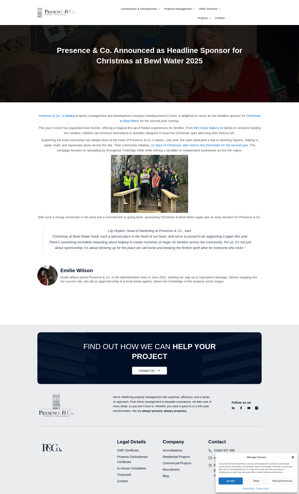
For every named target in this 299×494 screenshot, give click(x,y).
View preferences (282, 480)
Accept (231, 480)
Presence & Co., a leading (57, 115)
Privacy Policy (262, 488)
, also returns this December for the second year (199, 145)
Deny (256, 480)
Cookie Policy (249, 488)
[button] (292, 457)
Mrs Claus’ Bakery (206, 128)
